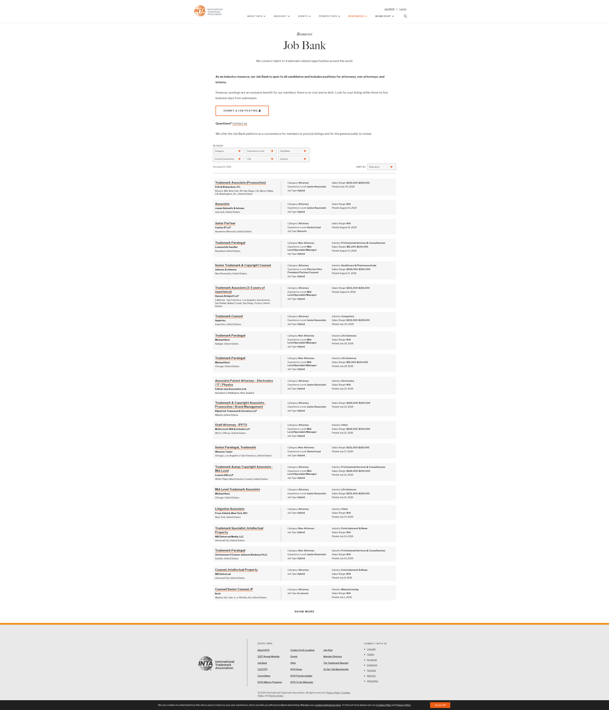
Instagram (372, 665)
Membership (383, 16)
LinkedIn (371, 649)
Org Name (285, 151)
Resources (356, 16)
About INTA (254, 16)
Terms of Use (276, 695)
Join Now (328, 650)
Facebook (372, 659)
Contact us (239, 123)
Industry (284, 159)
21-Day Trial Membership (336, 669)
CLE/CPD (262, 669)
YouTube (371, 670)
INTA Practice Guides (301, 675)
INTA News (296, 669)
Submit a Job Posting (240, 110)
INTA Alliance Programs (270, 682)
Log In (402, 9)
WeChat (371, 675)
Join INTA (389, 9)
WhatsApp (372, 681)
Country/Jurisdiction (224, 159)
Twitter (370, 654)
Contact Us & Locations (302, 650)
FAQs (293, 663)
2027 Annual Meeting (268, 656)
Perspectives (328, 16)
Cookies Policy (384, 705)
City (249, 159)
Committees (264, 675)
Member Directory (332, 656)
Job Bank (262, 663)
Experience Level (255, 151)
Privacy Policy (333, 692)
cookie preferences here (328, 705)
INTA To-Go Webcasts (301, 682)
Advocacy (280, 16)
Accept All (440, 705)
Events (303, 16)
